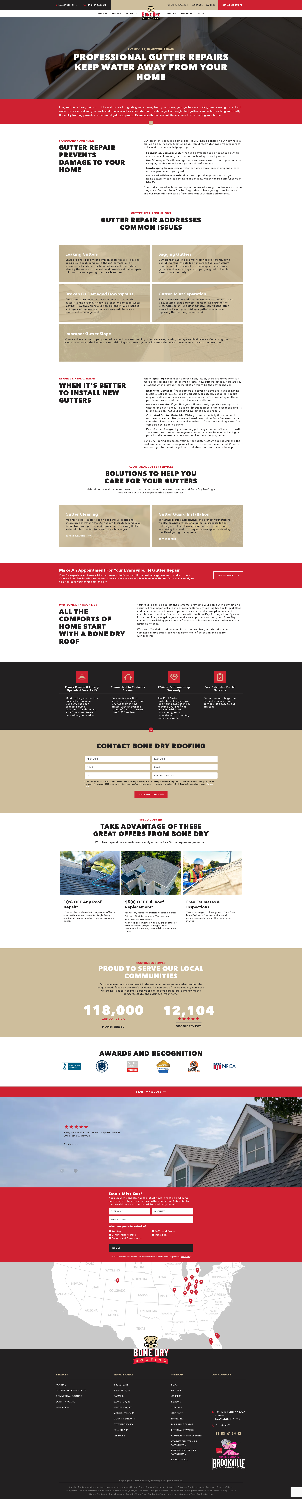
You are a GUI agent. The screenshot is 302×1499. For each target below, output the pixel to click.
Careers (210, 5)
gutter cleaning (96, 519)
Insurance (197, 5)
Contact (177, 1413)
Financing (187, 13)
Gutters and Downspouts (127, 1238)
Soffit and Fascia (165, 1231)
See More (119, 1435)
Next (76, 1171)
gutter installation (183, 384)
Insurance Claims (182, 1424)
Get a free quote (232, 5)
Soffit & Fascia (65, 1401)
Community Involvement (187, 1435)
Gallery (176, 1390)
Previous (62, 1171)
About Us (131, 13)
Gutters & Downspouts (71, 1390)
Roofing (116, 1231)
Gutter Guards (167, 539)
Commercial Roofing (124, 1234)
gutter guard (203, 522)
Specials (171, 13)
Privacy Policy (186, 1257)
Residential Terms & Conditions (183, 1452)
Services (102, 13)
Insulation (161, 1234)
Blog (201, 13)
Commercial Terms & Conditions (184, 1443)
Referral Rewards (177, 5)
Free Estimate (225, 575)
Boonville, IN (122, 1390)
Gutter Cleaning (75, 536)
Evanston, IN (122, 1401)
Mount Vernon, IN (125, 1418)
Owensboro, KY (123, 1424)
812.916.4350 (223, 1425)
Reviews (116, 13)
